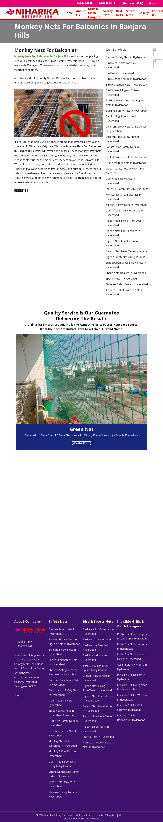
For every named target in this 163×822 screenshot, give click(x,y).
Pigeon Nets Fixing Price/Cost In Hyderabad (125, 223)
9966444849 (78, 443)
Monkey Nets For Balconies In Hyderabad (124, 197)
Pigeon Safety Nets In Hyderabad (125, 257)
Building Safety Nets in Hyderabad (126, 110)
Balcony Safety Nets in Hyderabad (126, 57)
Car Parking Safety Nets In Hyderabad (121, 119)
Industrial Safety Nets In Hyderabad (127, 189)
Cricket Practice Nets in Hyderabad (126, 157)
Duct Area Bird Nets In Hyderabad (126, 163)
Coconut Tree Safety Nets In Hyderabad (123, 139)
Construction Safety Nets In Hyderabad (122, 149)
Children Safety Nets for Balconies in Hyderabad (126, 129)
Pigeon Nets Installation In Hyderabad (122, 243)
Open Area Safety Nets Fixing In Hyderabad (125, 213)
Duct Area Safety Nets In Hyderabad (120, 181)
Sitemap (19, 695)
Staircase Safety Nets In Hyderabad (127, 284)
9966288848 (24, 646)
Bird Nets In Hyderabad (120, 73)
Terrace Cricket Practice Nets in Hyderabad (124, 292)
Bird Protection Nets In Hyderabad (126, 84)
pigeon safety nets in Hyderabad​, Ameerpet (125, 171)
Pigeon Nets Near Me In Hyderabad (127, 251)
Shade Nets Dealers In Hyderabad (126, 273)
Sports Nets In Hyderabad (121, 278)
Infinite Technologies (88, 818)
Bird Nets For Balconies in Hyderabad (121, 65)
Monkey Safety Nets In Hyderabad (126, 205)
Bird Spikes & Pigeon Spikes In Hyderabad (124, 93)
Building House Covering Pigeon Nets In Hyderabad (125, 103)
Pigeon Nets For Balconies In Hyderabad (123, 233)
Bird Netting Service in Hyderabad (126, 79)
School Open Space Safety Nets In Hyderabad (126, 265)
